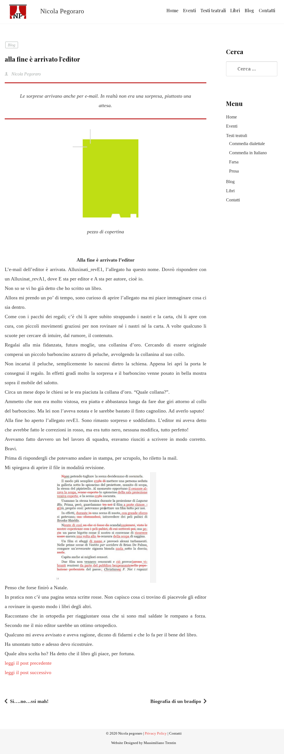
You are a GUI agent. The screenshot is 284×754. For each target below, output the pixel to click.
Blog (249, 10)
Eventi (189, 10)
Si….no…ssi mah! (29, 701)
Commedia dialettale (247, 143)
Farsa (234, 162)
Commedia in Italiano (248, 152)
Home (172, 10)
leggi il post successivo (28, 672)
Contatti (267, 10)
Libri (235, 10)
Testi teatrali (213, 10)
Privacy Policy (156, 733)
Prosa (234, 171)
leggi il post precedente (28, 663)
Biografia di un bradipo (175, 701)
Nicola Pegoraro (25, 74)
